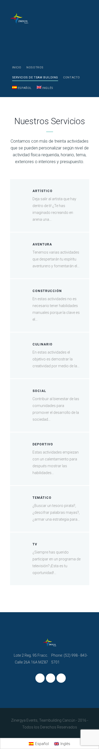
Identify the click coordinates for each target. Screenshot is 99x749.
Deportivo (42, 444)
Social (39, 391)
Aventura (42, 244)
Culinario (42, 344)
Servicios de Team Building (35, 77)
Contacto (71, 77)
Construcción (47, 291)
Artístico (42, 191)
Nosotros (35, 67)
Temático (41, 498)
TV (34, 544)
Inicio (17, 67)
